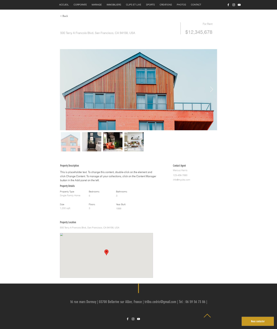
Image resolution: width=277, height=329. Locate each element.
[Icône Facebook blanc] (228, 5)
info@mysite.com (181, 179)
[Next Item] (211, 90)
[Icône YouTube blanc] (239, 5)
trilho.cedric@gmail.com (160, 302)
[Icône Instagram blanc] (233, 5)
